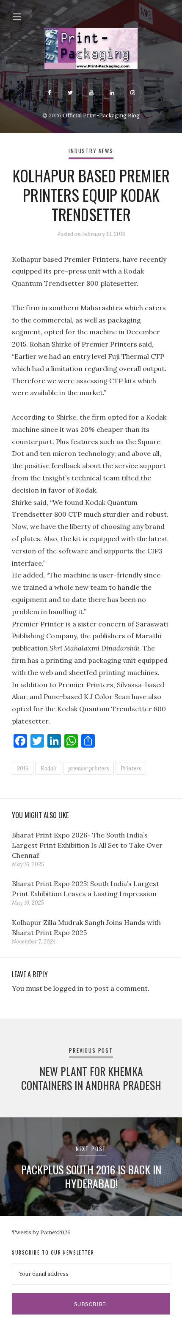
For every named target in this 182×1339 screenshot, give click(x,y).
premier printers (88, 768)
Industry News (91, 151)
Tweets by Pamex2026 (41, 1232)
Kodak (48, 768)
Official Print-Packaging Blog (101, 115)
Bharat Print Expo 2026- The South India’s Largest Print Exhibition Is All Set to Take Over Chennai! (87, 845)
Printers (131, 768)
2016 (22, 768)
